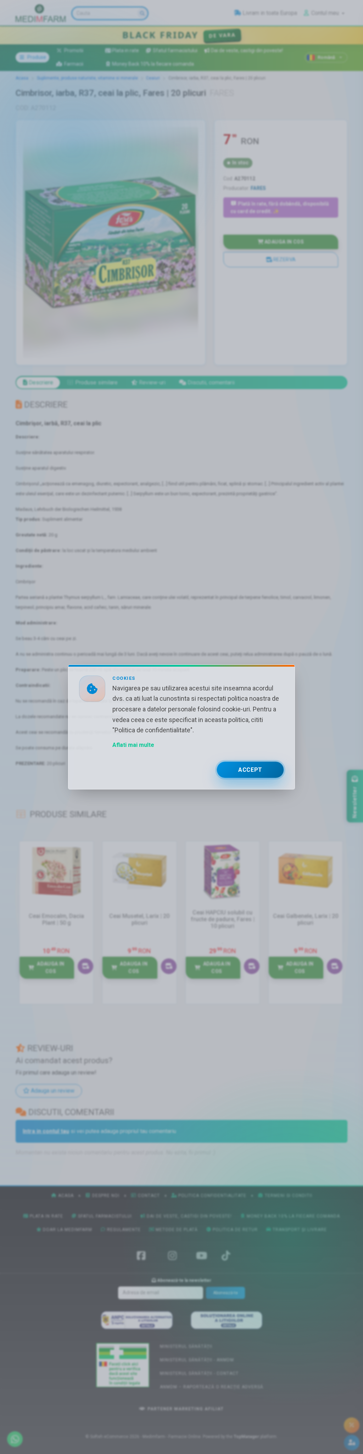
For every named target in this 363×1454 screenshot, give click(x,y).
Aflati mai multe (133, 745)
